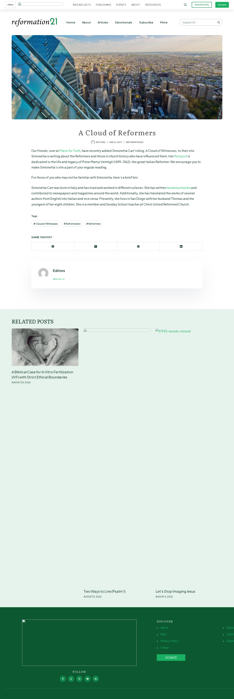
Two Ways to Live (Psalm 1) (105, 591)
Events (121, 4)
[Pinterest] (138, 246)
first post (180, 156)
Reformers (93, 223)
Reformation (72, 223)
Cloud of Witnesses (45, 223)
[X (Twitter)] (95, 246)
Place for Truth (69, 151)
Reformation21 (134, 142)
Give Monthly (202, 4)
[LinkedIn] (181, 246)
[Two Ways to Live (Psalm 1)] (117, 456)
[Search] (185, 4)
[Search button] (218, 22)
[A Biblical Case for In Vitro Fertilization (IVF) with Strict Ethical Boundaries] (45, 347)
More (164, 22)
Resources (153, 4)
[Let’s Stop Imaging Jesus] (189, 456)
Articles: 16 (59, 279)
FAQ (163, 634)
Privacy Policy (169, 641)
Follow (165, 647)
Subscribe (146, 22)
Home (70, 22)
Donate (222, 4)
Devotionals (123, 22)
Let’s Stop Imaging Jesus (175, 591)
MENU (10, 4)
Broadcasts (82, 4)
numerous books (178, 188)
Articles (103, 22)
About (135, 4)
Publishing (103, 4)
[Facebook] (53, 246)
